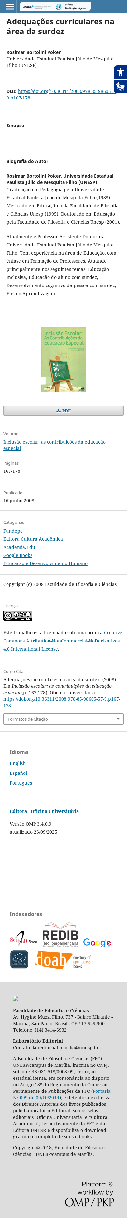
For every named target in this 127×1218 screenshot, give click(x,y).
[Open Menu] (9, 6)
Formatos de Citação (28, 719)
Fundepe (13, 531)
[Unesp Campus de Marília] (15, 999)
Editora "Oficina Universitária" (45, 811)
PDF (66, 411)
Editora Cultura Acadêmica (33, 539)
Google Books (17, 555)
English (18, 763)
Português (21, 783)
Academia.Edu (19, 547)
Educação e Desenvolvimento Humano (45, 563)
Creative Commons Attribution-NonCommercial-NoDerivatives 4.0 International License (62, 640)
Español (18, 773)
